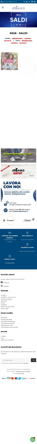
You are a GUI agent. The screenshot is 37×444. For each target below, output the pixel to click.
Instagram (6, 286)
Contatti (3, 336)
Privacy (3, 303)
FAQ (2, 338)
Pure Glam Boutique (6, 319)
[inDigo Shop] (18, 11)
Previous (4, 220)
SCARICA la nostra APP (7, 340)
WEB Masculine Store (7, 325)
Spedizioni (4, 304)
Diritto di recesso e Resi (7, 306)
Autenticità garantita (6, 299)
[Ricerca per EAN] (34, 1)
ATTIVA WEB (20, 373)
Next (33, 219)
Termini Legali (5, 308)
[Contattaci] (28, 1)
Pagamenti (4, 301)
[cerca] (23, 1)
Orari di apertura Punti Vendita (9, 327)
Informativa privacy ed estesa (23, 371)
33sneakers (4, 317)
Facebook (6, 282)
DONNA (14, 64)
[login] (26, 1)
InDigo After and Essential (8, 321)
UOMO (4, 64)
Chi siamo (3, 295)
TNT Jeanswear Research (8, 323)
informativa (25, 363)
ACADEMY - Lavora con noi (8, 297)
